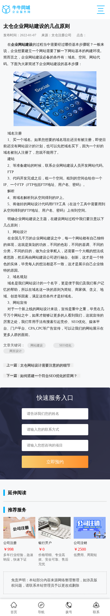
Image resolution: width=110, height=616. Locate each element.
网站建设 (36, 345)
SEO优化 (63, 345)
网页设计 (14, 351)
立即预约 (55, 462)
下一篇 (41, 376)
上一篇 (38, 365)
